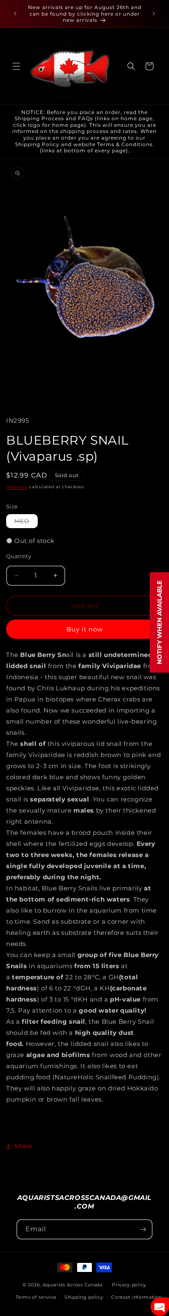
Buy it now (84, 629)
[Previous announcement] (15, 14)
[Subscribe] (143, 1229)
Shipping (17, 486)
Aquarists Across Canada (73, 1284)
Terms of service (36, 1297)
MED (26, 522)
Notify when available (159, 622)
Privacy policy (129, 1285)
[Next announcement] (154, 14)
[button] (16, 66)
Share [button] (23, 1146)
